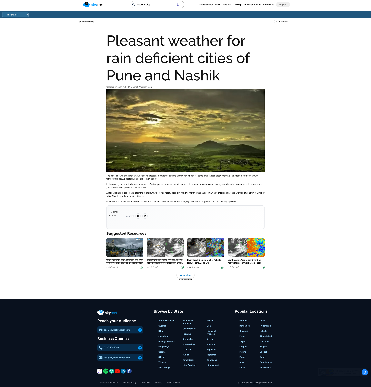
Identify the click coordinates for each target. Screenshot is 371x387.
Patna (242, 357)
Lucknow (264, 341)
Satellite (227, 4)
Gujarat (162, 326)
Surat (262, 357)
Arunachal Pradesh (188, 322)
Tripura (162, 362)
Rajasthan (212, 354)
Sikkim (161, 357)
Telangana (212, 360)
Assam (210, 320)
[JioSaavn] (111, 371)
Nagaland (211, 349)
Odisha (162, 352)
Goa (209, 326)
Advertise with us (252, 4)
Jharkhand (163, 336)
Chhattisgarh (189, 328)
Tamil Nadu (188, 360)
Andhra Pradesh (166, 320)
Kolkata (263, 331)
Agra (241, 362)
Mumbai (243, 320)
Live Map (237, 4)
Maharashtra (189, 344)
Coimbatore (266, 362)
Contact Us (268, 4)
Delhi (262, 320)
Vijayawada (265, 367)
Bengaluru (244, 326)
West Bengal (164, 367)
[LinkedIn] (123, 371)
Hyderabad (265, 326)
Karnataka (188, 339)
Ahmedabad (266, 336)
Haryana (187, 334)
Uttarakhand (213, 365)
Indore (242, 352)
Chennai (243, 331)
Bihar (161, 331)
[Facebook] (129, 371)
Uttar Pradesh (189, 365)
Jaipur (242, 341)
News (217, 4)
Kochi (242, 367)
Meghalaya (163, 346)
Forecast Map (206, 4)
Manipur (211, 344)
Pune (241, 336)
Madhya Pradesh (166, 341)
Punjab (186, 354)
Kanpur (243, 346)
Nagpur (263, 346)
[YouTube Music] (117, 371)
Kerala (210, 339)
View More (185, 275)
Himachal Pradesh (211, 332)
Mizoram (187, 349)
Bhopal (263, 352)
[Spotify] (105, 371)
